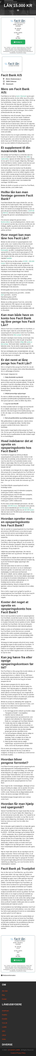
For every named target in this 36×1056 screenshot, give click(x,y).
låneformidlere (5, 222)
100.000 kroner (12, 506)
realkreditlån (5, 159)
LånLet (4, 1035)
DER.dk (5, 213)
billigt (22, 342)
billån (28, 157)
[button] (18, 10)
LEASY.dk (31, 211)
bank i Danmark (21, 96)
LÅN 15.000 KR (18, 5)
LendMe (4, 1027)
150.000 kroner (29, 510)
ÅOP (2, 295)
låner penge (17, 335)
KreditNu (4, 1015)
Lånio (3, 1031)
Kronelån (4, 1019)
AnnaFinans (5, 1010)
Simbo (4, 1039)
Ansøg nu (18, 42)
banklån (9, 258)
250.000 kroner (24, 508)
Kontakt (4, 999)
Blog (3, 995)
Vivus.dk (4, 1023)
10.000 (25, 261)
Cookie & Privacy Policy (18, 1053)
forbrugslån (4, 250)
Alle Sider (5, 991)
